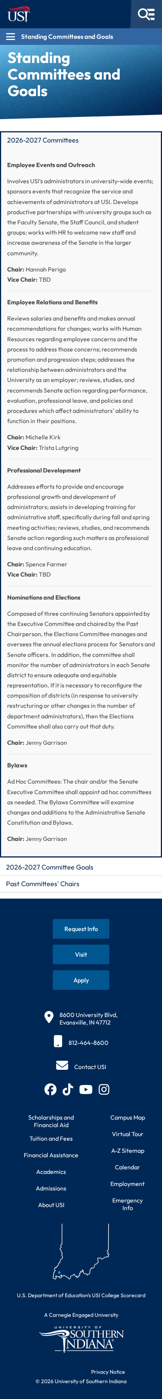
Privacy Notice (108, 1371)
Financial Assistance (51, 1155)
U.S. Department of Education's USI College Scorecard (81, 1295)
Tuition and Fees (51, 1138)
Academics (51, 1171)
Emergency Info (127, 1204)
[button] (81, 139)
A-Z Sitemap (127, 1150)
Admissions (51, 1188)
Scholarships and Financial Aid (51, 1121)
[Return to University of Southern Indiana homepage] (81, 1339)
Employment (127, 1183)
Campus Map (127, 1117)
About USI (51, 1205)
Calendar (127, 1167)
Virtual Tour (128, 1134)
